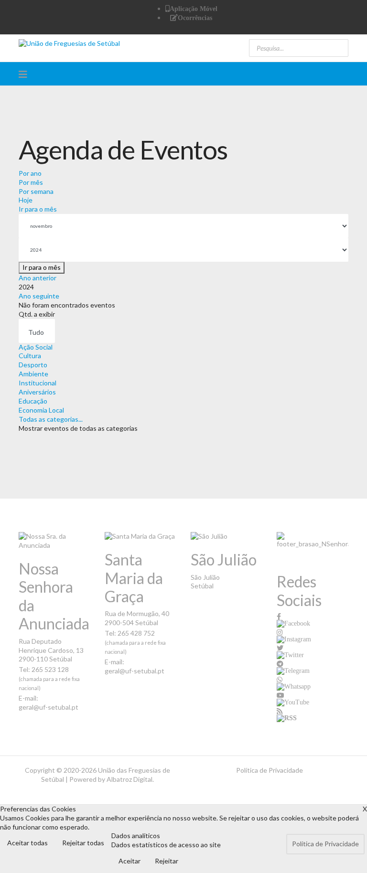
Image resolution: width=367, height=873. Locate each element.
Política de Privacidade (269, 770)
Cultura (30, 355)
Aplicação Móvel (193, 8)
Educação (33, 401)
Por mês (31, 182)
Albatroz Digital (129, 779)
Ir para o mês (38, 209)
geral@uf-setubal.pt (48, 707)
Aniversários (37, 392)
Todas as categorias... (51, 419)
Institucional (37, 383)
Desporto (33, 365)
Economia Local (41, 410)
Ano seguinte (39, 296)
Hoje (25, 200)
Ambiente (33, 374)
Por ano (30, 173)
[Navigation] (23, 74)
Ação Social (36, 347)
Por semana (36, 191)
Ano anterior (37, 278)
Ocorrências (195, 17)
